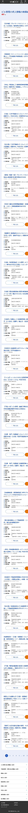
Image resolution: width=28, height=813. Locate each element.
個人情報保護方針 (5, 804)
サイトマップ (4, 806)
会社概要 (3, 802)
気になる (15, 45)
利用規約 (16, 802)
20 (23, 755)
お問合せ (16, 804)
